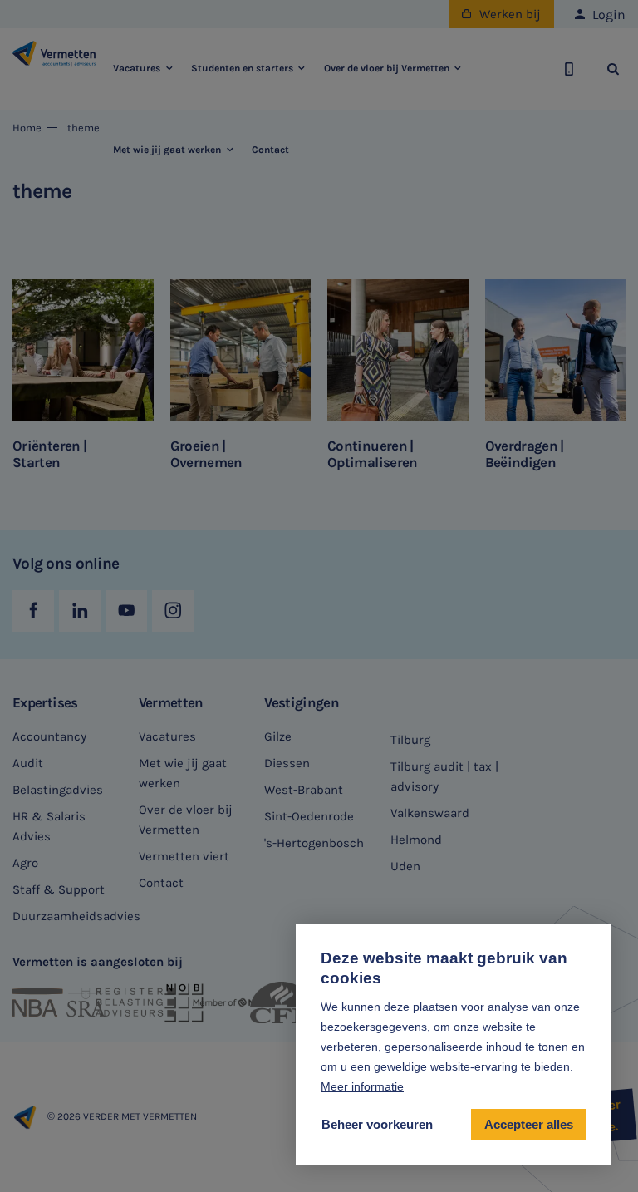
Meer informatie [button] (362, 1086)
